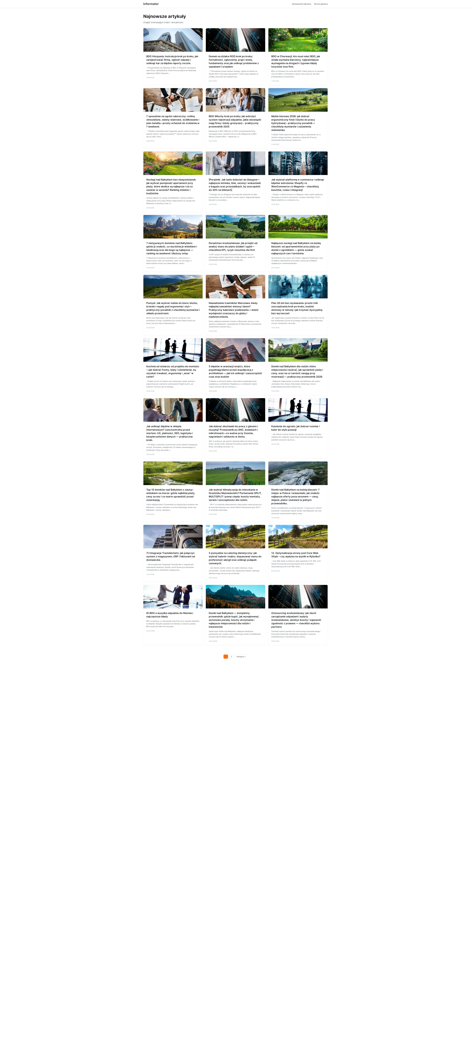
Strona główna (321, 4)
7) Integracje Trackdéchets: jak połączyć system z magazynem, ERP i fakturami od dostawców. (170, 556)
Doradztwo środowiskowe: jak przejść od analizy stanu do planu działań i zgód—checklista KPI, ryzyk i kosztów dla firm (233, 246)
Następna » (241, 657)
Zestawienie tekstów (301, 4)
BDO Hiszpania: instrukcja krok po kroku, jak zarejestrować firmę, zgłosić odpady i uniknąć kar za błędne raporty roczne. (172, 60)
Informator (151, 4)
